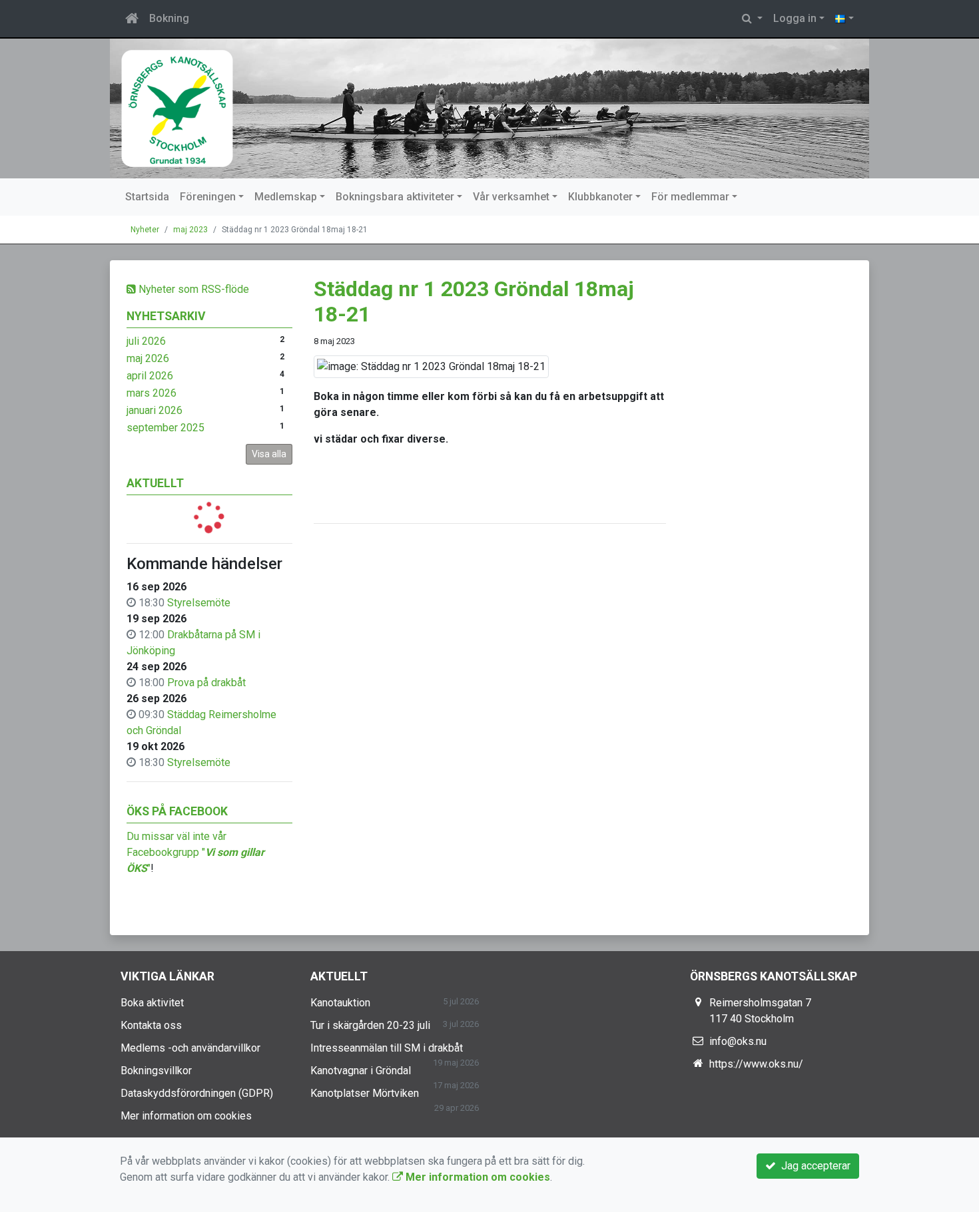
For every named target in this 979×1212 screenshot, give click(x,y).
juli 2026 (146, 341)
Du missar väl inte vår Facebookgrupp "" (195, 852)
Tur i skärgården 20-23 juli (370, 1025)
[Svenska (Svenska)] (844, 18)
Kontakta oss (151, 1025)
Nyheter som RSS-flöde (192, 289)
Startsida (147, 196)
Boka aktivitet (152, 1002)
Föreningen (208, 196)
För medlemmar (690, 196)
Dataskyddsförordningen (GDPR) (197, 1093)
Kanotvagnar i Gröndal (360, 1070)
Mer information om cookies (186, 1116)
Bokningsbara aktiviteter (395, 196)
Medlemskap (285, 196)
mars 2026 (151, 393)
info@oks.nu (738, 1041)
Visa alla (269, 454)
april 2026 (150, 375)
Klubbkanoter (600, 196)
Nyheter (145, 229)
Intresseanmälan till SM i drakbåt (386, 1048)
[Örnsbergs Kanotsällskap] (489, 108)
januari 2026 (154, 410)
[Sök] (752, 18)
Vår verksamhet (511, 196)
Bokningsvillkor (156, 1070)
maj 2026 (148, 358)
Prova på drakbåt (206, 682)
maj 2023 (190, 229)
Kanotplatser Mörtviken (364, 1093)
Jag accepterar (813, 1165)
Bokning (169, 18)
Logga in (794, 18)
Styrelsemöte (198, 602)
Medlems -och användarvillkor (190, 1048)
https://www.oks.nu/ (756, 1064)
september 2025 (165, 427)
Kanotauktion (340, 1002)
